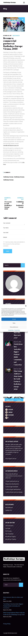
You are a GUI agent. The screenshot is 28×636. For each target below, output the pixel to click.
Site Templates (9, 534)
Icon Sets (7, 528)
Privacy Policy (17, 330)
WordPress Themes (10, 539)
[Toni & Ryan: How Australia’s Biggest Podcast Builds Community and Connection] (9, 343)
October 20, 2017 (7, 35)
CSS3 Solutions (9, 525)
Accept (14, 319)
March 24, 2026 (17, 341)
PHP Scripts (8, 531)
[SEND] (21, 585)
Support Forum (18, 448)
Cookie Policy (11, 330)
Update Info (8, 510)
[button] (26, 306)
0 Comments (7, 172)
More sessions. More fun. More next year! (17, 332)
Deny (14, 323)
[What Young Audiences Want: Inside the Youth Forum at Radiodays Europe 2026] (9, 370)
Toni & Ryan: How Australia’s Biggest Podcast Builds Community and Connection (18, 354)
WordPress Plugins (10, 536)
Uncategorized (16, 35)
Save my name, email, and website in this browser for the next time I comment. (14, 244)
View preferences (14, 327)
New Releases (9, 507)
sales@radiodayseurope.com (11, 145)
